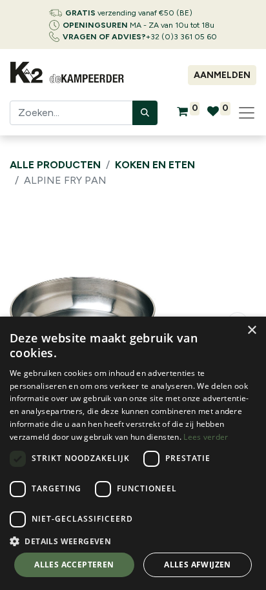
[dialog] (133, 453)
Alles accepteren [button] (74, 564)
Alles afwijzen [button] (197, 564)
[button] (133, 541)
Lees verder (205, 436)
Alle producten (55, 165)
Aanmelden (222, 75)
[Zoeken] (145, 113)
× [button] (251, 330)
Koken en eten (155, 165)
